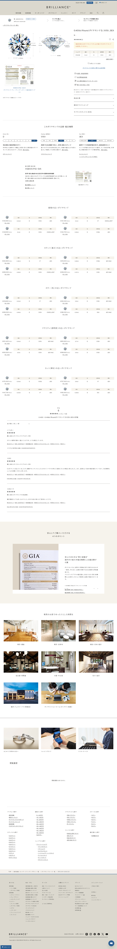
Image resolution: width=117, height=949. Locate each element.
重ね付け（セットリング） (32, 892)
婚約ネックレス (13, 817)
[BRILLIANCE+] (58, 7)
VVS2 (55, 140)
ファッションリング (16, 912)
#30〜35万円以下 (20, 444)
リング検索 (13, 888)
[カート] (103, 13)
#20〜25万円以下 (20, 474)
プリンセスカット (42, 846)
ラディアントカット (43, 859)
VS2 (44, 140)
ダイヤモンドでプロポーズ (16, 819)
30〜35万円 (40, 826)
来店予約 (89, 2)
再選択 (28, 19)
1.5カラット (12, 855)
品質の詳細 (109, 59)
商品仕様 (77, 98)
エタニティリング (15, 899)
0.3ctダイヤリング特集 (64, 894)
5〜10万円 (40, 815)
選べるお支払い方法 (83, 85)
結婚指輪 (11, 824)
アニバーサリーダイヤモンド (65, 892)
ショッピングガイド (30, 919)
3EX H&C (109, 140)
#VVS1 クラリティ (80, 92)
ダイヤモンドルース (14, 822)
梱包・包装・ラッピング (48, 894)
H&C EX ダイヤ (71, 838)
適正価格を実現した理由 (32, 894)
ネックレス (13, 914)
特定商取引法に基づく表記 (81, 903)
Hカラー (93, 817)
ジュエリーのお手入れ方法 (32, 916)
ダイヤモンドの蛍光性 (31, 905)
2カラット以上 (13, 857)
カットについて (83, 154)
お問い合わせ (80, 934)
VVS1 (61, 140)
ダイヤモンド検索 (15, 890)
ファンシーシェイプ (42, 844)
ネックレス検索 (14, 903)
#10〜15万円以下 (86, 89)
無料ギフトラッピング (81, 105)
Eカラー (93, 824)
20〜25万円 (40, 822)
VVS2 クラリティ (71, 819)
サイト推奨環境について (81, 905)
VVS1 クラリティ (71, 822)
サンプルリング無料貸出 (48, 899)
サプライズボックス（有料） (83, 112)
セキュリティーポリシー (81, 901)
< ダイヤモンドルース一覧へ (11, 25)
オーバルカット (42, 857)
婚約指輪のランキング (31, 890)
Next (97, 588)
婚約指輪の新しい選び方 (32, 886)
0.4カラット (12, 840)
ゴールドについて (30, 908)
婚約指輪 (11, 815)
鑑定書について (29, 188)
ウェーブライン (14, 897)
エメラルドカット (42, 851)
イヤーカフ (13, 910)
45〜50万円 (40, 832)
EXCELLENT (84, 140)
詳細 (33, 19)
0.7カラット (12, 846)
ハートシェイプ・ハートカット (46, 853)
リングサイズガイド (30, 921)
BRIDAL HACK (62, 886)
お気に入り (7, 947)
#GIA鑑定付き (95, 89)
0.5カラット (12, 842)
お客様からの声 (62, 888)
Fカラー (93, 822)
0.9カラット (12, 851)
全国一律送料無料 (82, 73)
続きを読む (26, 150)
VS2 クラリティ (71, 815)
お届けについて (46, 888)
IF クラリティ (70, 824)
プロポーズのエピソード (64, 890)
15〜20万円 (40, 819)
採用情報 (77, 910)
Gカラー (93, 819)
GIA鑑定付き (95, 835)
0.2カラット (12, 835)
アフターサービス (46, 892)
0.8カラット (12, 849)
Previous (94, 588)
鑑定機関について (30, 185)
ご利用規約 (77, 897)
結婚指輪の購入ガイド (31, 897)
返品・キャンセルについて (48, 886)
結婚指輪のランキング (31, 899)
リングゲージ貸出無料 (47, 897)
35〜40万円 (40, 828)
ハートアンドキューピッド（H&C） (88, 156)
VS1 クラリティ (71, 817)
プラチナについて (30, 910)
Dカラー (93, 826)
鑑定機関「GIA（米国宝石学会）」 (74, 589)
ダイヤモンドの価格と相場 (32, 901)
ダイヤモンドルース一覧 (48, 871)
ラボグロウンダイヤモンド (16, 826)
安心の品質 (45, 890)
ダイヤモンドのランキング (32, 903)
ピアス (12, 908)
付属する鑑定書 (29, 180)
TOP (10, 871)
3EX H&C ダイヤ (71, 840)
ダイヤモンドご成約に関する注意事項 (94, 68)
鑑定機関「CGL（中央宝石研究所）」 (75, 592)
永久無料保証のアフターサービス (87, 81)
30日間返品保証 (82, 77)
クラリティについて (46, 154)
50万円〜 (39, 835)
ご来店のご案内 (95, 886)
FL (72, 140)
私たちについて (79, 886)
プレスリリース (79, 894)
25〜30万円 (40, 824)
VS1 (50, 140)
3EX (92, 140)
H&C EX (101, 140)
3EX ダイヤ (70, 835)
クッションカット (42, 855)
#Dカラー (88, 92)
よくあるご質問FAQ (47, 903)
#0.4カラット (77, 89)
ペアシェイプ (41, 849)
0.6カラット (12, 844)
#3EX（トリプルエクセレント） (41, 444)
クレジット (94, 897)
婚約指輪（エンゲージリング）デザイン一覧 (26, 871)
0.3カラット (12, 838)
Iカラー (93, 815)
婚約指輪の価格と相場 (31, 888)
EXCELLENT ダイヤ (73, 833)
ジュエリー (12, 901)
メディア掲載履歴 (79, 892)
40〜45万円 (40, 830)
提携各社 (77, 890)
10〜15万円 (40, 817)
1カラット (11, 853)
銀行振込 (93, 895)
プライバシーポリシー (80, 899)
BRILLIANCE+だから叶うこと (82, 888)
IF (66, 140)
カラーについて (7, 154)
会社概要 (77, 908)
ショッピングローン (96, 899)
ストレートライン (15, 894)
